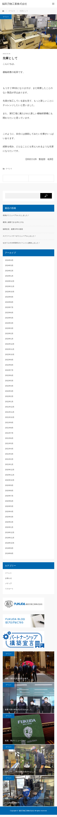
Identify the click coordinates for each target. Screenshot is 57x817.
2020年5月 (9, 506)
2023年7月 (9, 307)
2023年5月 (9, 318)
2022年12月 (9, 344)
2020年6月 (9, 501)
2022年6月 (9, 375)
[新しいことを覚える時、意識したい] (41, 178)
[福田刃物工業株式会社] (24, 4)
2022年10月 (9, 354)
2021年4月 (9, 449)
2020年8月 (9, 491)
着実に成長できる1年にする (13, 222)
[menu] (53, 4)
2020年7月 (9, 496)
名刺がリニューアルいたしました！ (16, 215)
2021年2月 (9, 459)
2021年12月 (9, 407)
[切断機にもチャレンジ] (15, 178)
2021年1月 (9, 464)
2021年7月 (9, 433)
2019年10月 (9, 543)
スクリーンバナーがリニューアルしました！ (19, 236)
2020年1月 (9, 527)
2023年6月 (9, 313)
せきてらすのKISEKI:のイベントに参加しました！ (21, 243)
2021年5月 (9, 443)
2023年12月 (9, 281)
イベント (6, 16)
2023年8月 (9, 302)
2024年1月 (9, 276)
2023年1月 (9, 339)
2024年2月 (9, 271)
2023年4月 (9, 323)
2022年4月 (9, 386)
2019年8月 (9, 553)
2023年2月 (9, 334)
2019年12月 (9, 532)
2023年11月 (9, 286)
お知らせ (8, 578)
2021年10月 (9, 417)
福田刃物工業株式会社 (26, 810)
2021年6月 (9, 438)
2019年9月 (9, 548)
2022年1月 (9, 402)
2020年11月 (9, 475)
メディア (8, 583)
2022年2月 (9, 396)
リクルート (9, 589)
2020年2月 (9, 522)
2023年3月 (9, 328)
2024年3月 (9, 265)
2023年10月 (9, 292)
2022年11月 (9, 349)
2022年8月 (9, 365)
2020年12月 (9, 470)
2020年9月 (9, 485)
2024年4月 (9, 260)
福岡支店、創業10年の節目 (13, 229)
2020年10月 (9, 480)
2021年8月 (9, 428)
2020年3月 (9, 517)
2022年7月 (9, 370)
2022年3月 (9, 391)
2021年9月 (9, 423)
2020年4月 (9, 512)
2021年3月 (9, 454)
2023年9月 (9, 297)
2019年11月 (9, 538)
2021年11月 (9, 412)
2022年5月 (9, 381)
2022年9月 (9, 360)
